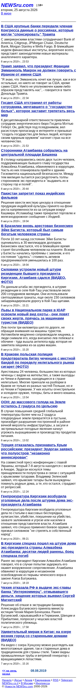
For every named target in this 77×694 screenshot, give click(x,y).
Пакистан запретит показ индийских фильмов (33, 195)
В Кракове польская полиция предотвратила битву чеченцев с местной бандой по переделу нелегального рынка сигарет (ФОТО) (38, 360)
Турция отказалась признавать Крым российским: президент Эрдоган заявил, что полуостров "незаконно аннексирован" (37, 451)
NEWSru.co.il (10, 683)
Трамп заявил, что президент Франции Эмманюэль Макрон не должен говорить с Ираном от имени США (38, 70)
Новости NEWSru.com (19, 686)
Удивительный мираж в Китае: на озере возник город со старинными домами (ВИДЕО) (36, 636)
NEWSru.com (17, 5)
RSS (55, 680)
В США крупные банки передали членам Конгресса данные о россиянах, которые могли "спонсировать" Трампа (37, 30)
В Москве (27, 683)
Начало (7, 680)
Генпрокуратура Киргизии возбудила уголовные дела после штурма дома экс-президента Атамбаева (37, 500)
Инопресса (43, 683)
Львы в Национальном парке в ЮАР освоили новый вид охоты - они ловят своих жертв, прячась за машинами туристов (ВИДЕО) (35, 316)
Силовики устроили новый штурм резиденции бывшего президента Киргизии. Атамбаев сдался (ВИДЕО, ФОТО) (33, 275)
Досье (18, 680)
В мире (6, 13)
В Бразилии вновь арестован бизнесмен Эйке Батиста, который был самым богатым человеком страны (37, 230)
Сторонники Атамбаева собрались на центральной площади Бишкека (34, 152)
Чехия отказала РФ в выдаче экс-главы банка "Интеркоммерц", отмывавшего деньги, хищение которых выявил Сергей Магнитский (38, 594)
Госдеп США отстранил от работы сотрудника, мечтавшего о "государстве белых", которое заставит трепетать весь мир (38, 109)
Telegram (67, 680)
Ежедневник (42, 680)
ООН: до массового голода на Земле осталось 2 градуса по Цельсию (33, 404)
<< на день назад (9, 672)
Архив (28, 680)
